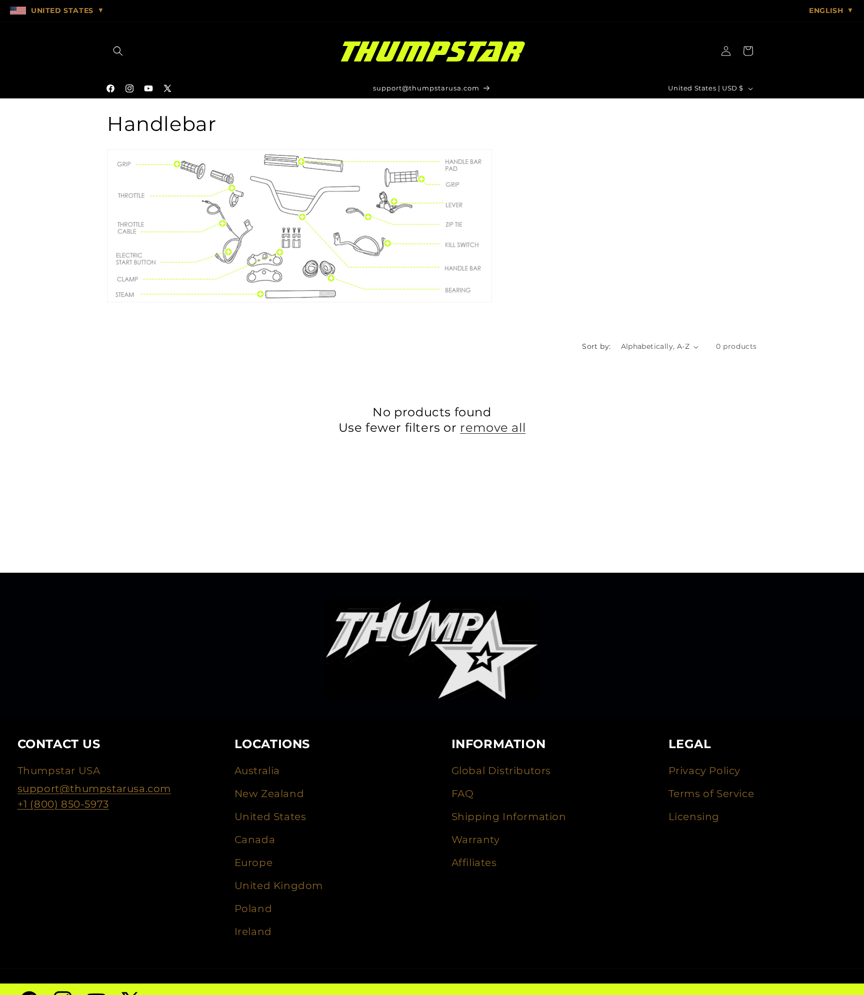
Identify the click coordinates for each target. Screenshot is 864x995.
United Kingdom (278, 886)
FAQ (463, 794)
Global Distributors (501, 771)
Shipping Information (509, 817)
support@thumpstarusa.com (94, 789)
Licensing (694, 817)
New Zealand (269, 794)
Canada (255, 840)
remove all (493, 427)
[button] (118, 51)
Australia (257, 771)
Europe (253, 863)
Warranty (476, 840)
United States (270, 817)
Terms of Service (711, 794)
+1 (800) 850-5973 (63, 804)
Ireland (253, 932)
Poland (253, 909)
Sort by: (596, 346)
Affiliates (474, 863)
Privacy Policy (704, 771)
